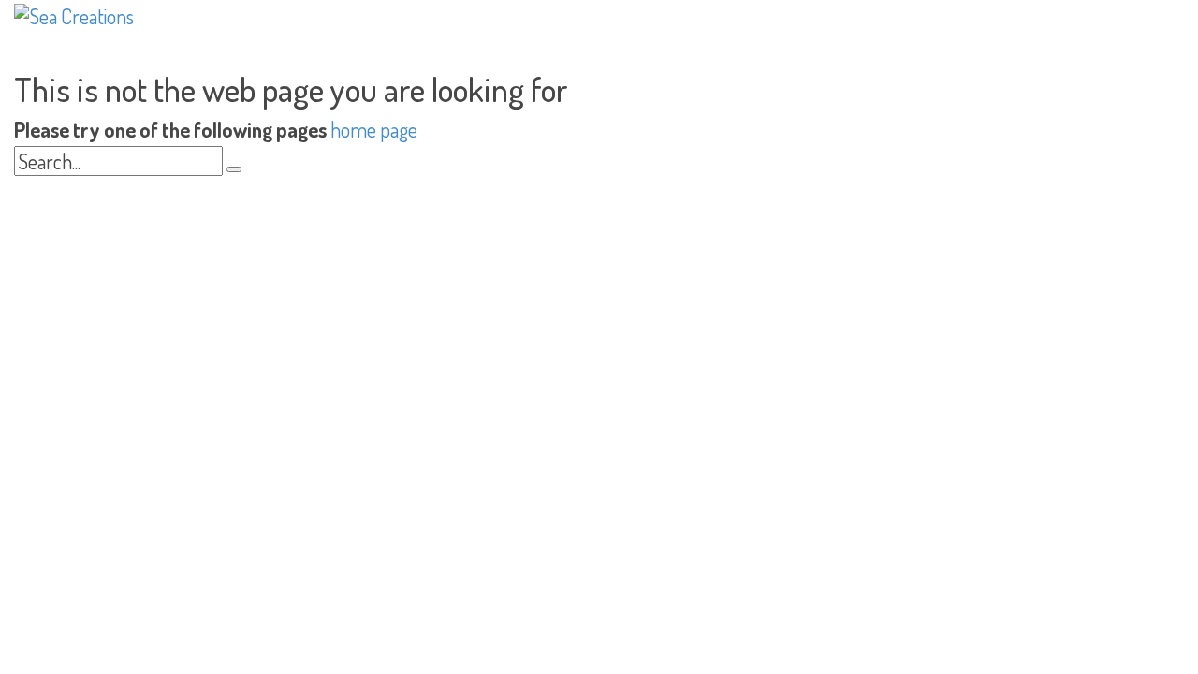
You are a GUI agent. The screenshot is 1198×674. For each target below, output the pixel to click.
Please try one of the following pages (170, 129)
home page (373, 129)
